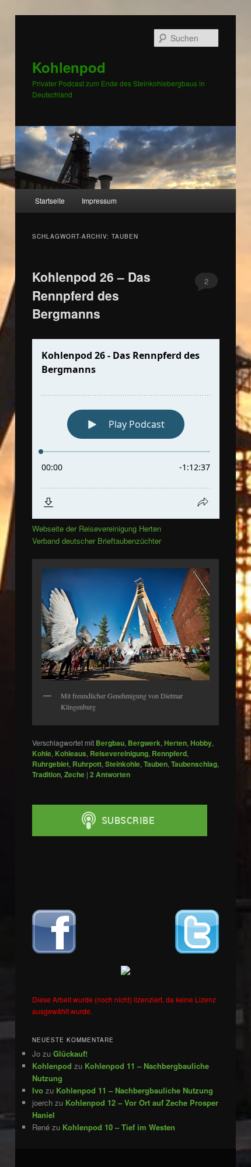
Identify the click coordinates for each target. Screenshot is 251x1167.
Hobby (201, 743)
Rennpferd (169, 753)
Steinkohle (122, 764)
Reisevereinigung (119, 753)
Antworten (110, 774)
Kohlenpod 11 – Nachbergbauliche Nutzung (134, 1090)
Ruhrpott (87, 764)
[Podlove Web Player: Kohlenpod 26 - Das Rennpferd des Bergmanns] (125, 429)
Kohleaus (70, 753)
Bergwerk (144, 743)
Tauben (156, 764)
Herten (175, 743)
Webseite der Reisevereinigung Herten (96, 528)
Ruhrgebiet (50, 764)
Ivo (37, 1090)
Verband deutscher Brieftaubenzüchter (96, 540)
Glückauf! (70, 1053)
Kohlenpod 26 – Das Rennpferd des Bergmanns (91, 295)
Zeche (74, 774)
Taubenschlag (194, 764)
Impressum (99, 200)
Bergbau (110, 743)
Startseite (50, 200)
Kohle (41, 753)
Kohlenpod (69, 67)
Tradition (46, 774)
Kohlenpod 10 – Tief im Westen (118, 1127)
